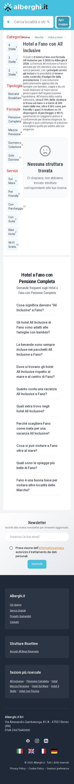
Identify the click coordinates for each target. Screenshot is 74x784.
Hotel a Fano (55, 37)
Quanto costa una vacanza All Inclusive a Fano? (36, 391)
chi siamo (15, 604)
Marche (39, 37)
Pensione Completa (38, 681)
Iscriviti (37, 564)
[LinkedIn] (46, 741)
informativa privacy (51, 548)
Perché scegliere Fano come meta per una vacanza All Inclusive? (33, 428)
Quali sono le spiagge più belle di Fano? (35, 465)
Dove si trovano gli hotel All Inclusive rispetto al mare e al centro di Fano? (35, 372)
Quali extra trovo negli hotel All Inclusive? (33, 408)
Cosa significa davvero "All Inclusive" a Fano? (36, 307)
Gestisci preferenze (58, 768)
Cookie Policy (36, 768)
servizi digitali (18, 610)
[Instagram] (37, 741)
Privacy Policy (18, 768)
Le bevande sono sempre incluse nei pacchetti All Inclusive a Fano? (35, 349)
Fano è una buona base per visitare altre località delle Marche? (36, 485)
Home (26, 37)
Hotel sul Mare (40, 686)
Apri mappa (63, 22)
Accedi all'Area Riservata (24, 651)
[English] (31, 751)
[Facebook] (28, 741)
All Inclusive (17, 681)
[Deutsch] (54, 751)
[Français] (42, 751)
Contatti (14, 622)
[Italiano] (19, 751)
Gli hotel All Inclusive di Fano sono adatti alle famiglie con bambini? (33, 327)
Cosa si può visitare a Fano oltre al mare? (37, 448)
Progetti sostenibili (20, 616)
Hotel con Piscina (29, 691)
